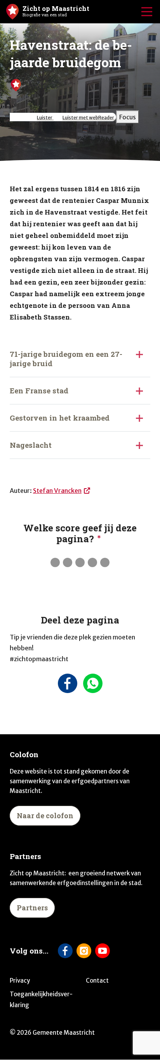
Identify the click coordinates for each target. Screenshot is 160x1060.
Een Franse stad (39, 390)
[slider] (80, 562)
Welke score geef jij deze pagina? (80, 533)
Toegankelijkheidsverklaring (41, 999)
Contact (97, 980)
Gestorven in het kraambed (60, 418)
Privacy (20, 980)
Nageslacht (31, 445)
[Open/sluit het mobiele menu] (146, 11)
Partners (32, 907)
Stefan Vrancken (57, 490)
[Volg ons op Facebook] (65, 950)
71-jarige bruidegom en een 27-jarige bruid (66, 358)
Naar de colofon (45, 815)
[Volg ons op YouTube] (102, 950)
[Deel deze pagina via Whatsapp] (92, 683)
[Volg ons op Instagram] (84, 950)
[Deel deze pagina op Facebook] (67, 683)
